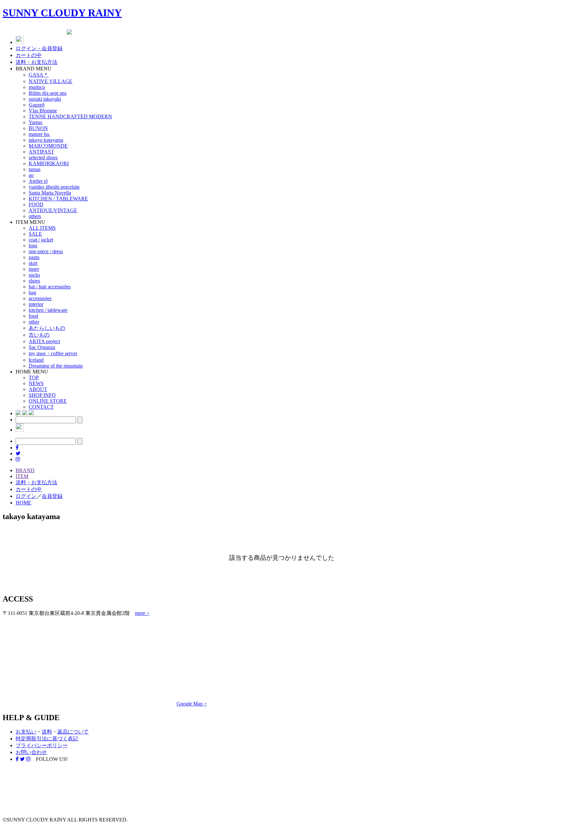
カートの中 (29, 55)
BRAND (25, 470)
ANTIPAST (41, 151)
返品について (73, 731)
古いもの (39, 335)
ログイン (26, 496)
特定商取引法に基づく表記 (47, 738)
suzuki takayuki (45, 99)
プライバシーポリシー (42, 745)
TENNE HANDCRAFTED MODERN (70, 116)
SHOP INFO (42, 395)
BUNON (38, 128)
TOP (34, 377)
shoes (34, 280)
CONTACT (41, 407)
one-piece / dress (46, 251)
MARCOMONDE (48, 146)
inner (34, 269)
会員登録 (52, 496)
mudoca (37, 87)
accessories (40, 298)
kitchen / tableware (48, 310)
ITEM (22, 476)
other (34, 322)
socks (34, 275)
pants (34, 257)
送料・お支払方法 (36, 62)
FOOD (36, 204)
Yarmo (35, 122)
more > (142, 613)
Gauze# (37, 105)
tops (33, 245)
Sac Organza (42, 347)
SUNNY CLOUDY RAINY (62, 13)
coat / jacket (41, 239)
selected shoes (43, 157)
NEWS (36, 383)
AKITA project (44, 341)
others (35, 216)
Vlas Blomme (43, 110)
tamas (34, 169)
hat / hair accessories (50, 286)
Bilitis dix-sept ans (47, 93)
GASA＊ (39, 75)
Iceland (36, 360)
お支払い (26, 731)
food (33, 316)
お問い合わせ (31, 752)
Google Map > (192, 703)
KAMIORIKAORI (49, 163)
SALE (35, 234)
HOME (23, 502)
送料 (47, 731)
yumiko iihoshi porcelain (54, 187)
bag (32, 292)
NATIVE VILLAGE (50, 81)
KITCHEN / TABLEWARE (58, 198)
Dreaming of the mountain (56, 366)
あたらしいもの (47, 328)
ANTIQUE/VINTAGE (53, 210)
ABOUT (38, 389)
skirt (33, 263)
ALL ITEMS (42, 228)
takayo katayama (46, 140)
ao (31, 175)
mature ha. (39, 134)
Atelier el (38, 181)
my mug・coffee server (53, 353)
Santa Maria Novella (50, 193)
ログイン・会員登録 (39, 48)
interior (36, 304)
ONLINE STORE (48, 401)
